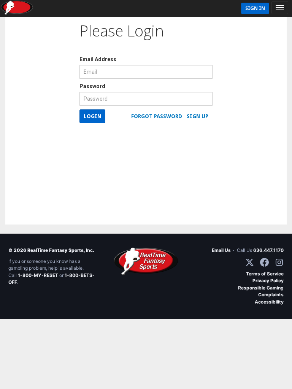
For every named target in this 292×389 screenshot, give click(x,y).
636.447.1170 (268, 250)
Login (92, 116)
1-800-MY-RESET (38, 275)
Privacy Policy (268, 280)
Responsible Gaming (261, 288)
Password (92, 86)
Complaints (271, 294)
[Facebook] (264, 262)
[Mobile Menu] (279, 7)
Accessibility (269, 302)
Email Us (221, 250)
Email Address (97, 59)
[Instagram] (279, 262)
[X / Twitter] (249, 262)
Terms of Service (265, 274)
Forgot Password (156, 116)
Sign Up (197, 116)
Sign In (255, 8)
